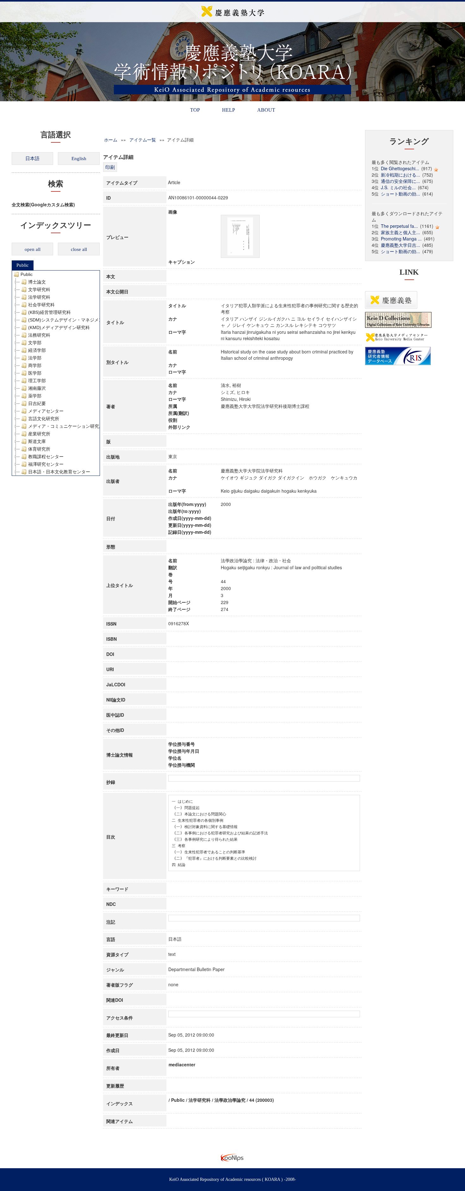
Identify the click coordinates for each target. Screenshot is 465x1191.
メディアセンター (46, 411)
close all (79, 249)
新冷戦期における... (400, 174)
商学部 (34, 365)
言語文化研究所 (43, 418)
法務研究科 (39, 335)
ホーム (110, 139)
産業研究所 (39, 433)
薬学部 (34, 395)
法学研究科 (39, 297)
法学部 (34, 357)
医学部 (34, 373)
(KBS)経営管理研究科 (49, 312)
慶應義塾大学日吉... (400, 245)
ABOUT (266, 110)
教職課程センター (46, 456)
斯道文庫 (37, 441)
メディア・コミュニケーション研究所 (65, 426)
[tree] (56, 373)
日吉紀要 (37, 403)
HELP (228, 110)
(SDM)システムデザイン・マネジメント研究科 (74, 319)
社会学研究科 (41, 304)
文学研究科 (39, 289)
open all (32, 249)
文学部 (34, 342)
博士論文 (37, 281)
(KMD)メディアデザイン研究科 (59, 327)
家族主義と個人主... (400, 232)
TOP (195, 110)
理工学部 (37, 380)
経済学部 (37, 350)
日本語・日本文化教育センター (59, 471)
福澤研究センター (46, 464)
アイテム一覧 (142, 139)
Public (22, 265)
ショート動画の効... (400, 193)
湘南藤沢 (37, 388)
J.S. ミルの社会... (398, 187)
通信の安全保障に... (400, 181)
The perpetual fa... (399, 226)
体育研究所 (39, 449)
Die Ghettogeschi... (400, 168)
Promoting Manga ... (401, 238)
